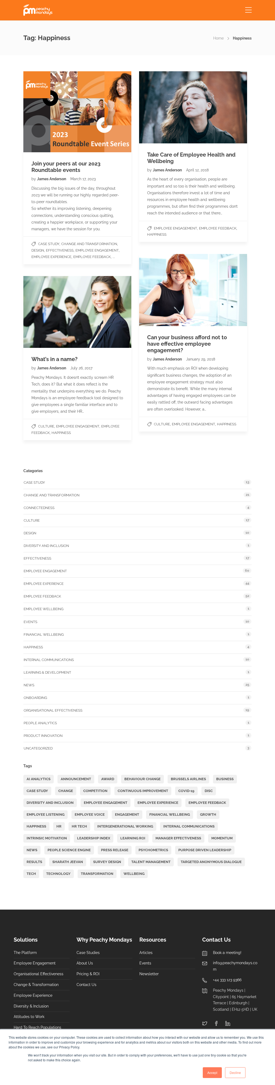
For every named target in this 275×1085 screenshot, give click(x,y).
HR (58, 826)
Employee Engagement (105, 803)
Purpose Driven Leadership (204, 850)
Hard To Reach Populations (37, 1027)
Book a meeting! (227, 952)
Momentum (222, 838)
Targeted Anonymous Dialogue (211, 862)
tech (31, 874)
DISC (209, 791)
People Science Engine (69, 850)
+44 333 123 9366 (227, 980)
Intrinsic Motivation (47, 838)
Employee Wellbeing (43, 609)
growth (208, 814)
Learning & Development (47, 672)
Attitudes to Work (29, 1017)
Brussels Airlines (188, 779)
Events (30, 622)
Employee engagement (97, 250)
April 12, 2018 (197, 170)
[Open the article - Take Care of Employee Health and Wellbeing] (166, 107)
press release (114, 850)
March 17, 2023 (83, 179)
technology (58, 874)
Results (34, 862)
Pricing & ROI (88, 974)
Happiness (157, 234)
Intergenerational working (125, 826)
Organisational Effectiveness (53, 710)
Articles (146, 952)
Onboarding (35, 698)
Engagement (127, 814)
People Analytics (40, 723)
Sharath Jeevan (67, 862)
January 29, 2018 (200, 359)
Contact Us (86, 984)
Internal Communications (49, 660)
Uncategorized (38, 748)
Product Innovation (43, 736)
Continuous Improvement (143, 791)
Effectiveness (60, 250)
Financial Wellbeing (44, 634)
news (32, 850)
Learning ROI (132, 838)
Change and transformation (89, 244)
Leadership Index (93, 838)
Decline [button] (235, 1072)
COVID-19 (186, 791)
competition (95, 791)
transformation (97, 874)
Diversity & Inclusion (31, 1006)
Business (225, 779)
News (29, 685)
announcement (76, 779)
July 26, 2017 (81, 368)
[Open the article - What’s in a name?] (50, 312)
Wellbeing (134, 874)
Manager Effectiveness (178, 838)
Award (107, 779)
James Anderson (52, 179)
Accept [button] (212, 1072)
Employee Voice (90, 814)
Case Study (48, 244)
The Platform (25, 952)
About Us (85, 963)
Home (218, 38)
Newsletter (149, 974)
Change (65, 791)
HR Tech (79, 826)
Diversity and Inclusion (46, 546)
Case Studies (88, 952)
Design (37, 250)
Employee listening (45, 814)
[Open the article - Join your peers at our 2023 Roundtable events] (50, 111)
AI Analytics (38, 779)
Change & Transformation (36, 984)
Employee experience (51, 257)
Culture (162, 424)
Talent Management (151, 862)
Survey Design (107, 862)
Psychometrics (153, 850)
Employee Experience (33, 995)
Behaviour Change (142, 779)
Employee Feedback (92, 257)
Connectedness (39, 508)
